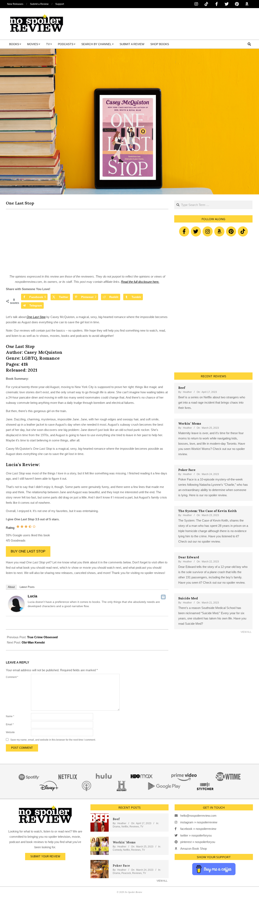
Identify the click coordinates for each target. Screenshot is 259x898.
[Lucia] (16, 598)
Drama (116, 826)
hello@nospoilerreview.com (198, 815)
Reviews (134, 826)
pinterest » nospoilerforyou (197, 842)
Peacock (126, 873)
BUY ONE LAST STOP (28, 551)
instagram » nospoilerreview (198, 822)
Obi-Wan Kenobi (33, 642)
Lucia (32, 596)
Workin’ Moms (189, 423)
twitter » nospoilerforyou (196, 835)
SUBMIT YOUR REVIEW (45, 856)
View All (246, 632)
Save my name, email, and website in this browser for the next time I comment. (53, 739)
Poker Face (186, 470)
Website (10, 732)
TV (141, 826)
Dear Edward (188, 557)
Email (10, 724)
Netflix (124, 826)
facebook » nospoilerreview (198, 828)
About (11, 586)
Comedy (117, 849)
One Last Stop (36, 317)
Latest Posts (27, 586)
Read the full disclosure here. (140, 281)
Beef (181, 388)
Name (10, 716)
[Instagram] (163, 597)
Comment (12, 677)
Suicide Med (188, 598)
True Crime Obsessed (42, 637)
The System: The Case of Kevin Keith (207, 511)
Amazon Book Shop (193, 848)
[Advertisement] (87, 243)
